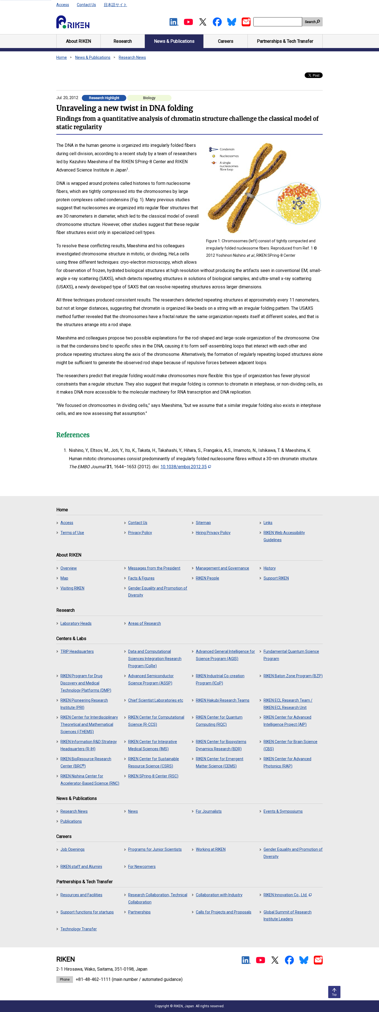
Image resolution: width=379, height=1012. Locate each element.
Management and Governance (222, 568)
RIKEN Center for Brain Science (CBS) (290, 745)
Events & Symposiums (283, 811)
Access (62, 4)
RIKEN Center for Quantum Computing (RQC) (219, 721)
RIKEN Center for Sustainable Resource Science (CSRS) (153, 762)
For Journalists (209, 811)
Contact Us (86, 4)
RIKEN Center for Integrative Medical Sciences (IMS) (152, 745)
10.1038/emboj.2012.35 (183, 466)
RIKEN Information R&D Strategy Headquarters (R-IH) (88, 745)
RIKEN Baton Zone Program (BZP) (293, 676)
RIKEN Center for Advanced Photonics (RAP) (287, 762)
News (133, 811)
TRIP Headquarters (77, 651)
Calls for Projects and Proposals (223, 912)
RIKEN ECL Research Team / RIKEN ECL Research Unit (288, 704)
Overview (68, 568)
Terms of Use (72, 532)
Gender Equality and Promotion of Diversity (157, 592)
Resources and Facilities (81, 895)
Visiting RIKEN (72, 588)
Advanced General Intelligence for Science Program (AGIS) (225, 655)
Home (61, 57)
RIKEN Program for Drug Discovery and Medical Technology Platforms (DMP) (85, 683)
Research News (132, 57)
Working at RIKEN (211, 849)
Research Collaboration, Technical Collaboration (157, 898)
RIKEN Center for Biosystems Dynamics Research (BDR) (221, 745)
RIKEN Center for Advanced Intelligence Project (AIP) (287, 721)
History (270, 568)
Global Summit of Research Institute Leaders (288, 916)
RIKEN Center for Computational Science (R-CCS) (156, 721)
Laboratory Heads (76, 623)
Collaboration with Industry (219, 895)
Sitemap (203, 522)
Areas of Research (144, 623)
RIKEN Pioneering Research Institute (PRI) (84, 704)
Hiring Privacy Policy (213, 532)
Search (310, 22)
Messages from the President (154, 568)
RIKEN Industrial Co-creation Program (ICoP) (220, 679)
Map (64, 578)
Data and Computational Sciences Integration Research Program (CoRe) (154, 658)
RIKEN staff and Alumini (81, 866)
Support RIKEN (276, 578)
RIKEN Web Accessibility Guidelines (284, 536)
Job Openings (72, 849)
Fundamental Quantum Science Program (291, 655)
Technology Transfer (78, 929)
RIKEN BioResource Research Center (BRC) (85, 762)
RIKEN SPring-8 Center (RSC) (153, 776)
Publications (71, 821)
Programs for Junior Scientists (155, 849)
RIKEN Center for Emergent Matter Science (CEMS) (219, 762)
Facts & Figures (141, 578)
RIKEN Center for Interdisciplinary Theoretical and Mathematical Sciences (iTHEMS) (89, 724)
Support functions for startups (87, 912)
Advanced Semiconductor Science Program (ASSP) (151, 679)
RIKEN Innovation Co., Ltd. (285, 895)
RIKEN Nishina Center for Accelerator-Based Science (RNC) (89, 780)
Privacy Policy (140, 532)
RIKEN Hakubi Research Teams (222, 700)
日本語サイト (115, 4)
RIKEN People (207, 578)
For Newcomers (142, 866)
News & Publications (92, 57)
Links (268, 522)
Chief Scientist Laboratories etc (155, 700)
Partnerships (139, 912)
